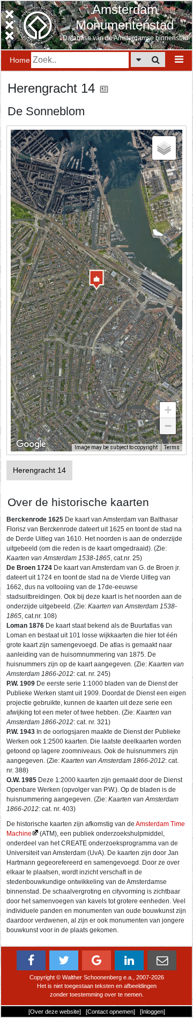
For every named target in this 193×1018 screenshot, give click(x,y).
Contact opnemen (110, 1011)
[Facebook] (31, 960)
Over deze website (54, 1011)
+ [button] (168, 410)
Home (20, 60)
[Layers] (164, 148)
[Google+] (96, 960)
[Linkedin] (129, 960)
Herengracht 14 (39, 470)
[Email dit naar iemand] (161, 960)
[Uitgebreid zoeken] (138, 59)
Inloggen (153, 1011)
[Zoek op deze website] (155, 59)
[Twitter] (63, 960)
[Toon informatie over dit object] (104, 88)
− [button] (168, 426)
